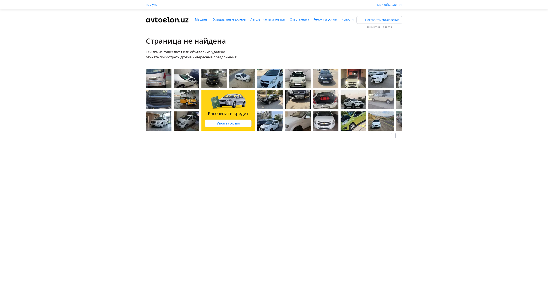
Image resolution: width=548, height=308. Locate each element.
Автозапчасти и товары (268, 19)
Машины (201, 19)
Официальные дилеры (229, 19)
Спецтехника (299, 19)
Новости (347, 19)
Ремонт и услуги (325, 19)
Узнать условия (228, 123)
